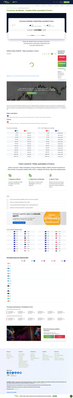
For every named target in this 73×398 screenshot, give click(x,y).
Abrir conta (66, 2)
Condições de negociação (23, 361)
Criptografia (21, 359)
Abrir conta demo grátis (19, 222)
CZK (28, 235)
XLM (10, 293)
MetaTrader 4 (33, 355)
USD (28, 250)
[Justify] (54, 2)
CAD (60, 231)
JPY (59, 240)
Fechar (54, 396)
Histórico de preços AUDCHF (33, 75)
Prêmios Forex (9, 355)
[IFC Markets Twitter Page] (13, 373)
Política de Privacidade (11, 392)
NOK (60, 242)
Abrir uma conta (31, 93)
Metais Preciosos (21, 355)
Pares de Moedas (22, 353)
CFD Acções (21, 358)
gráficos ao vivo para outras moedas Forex (17, 75)
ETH (10, 265)
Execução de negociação (23, 366)
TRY (59, 248)
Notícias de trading (45, 359)
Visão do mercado (45, 358)
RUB (28, 246)
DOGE (10, 283)
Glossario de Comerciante (58, 358)
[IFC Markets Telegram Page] (21, 373)
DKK (59, 235)
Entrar (61, 2)
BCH (10, 273)
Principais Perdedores (60, 336)
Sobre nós (8, 353)
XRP (10, 298)
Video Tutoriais (57, 353)
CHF (28, 233)
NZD (28, 244)
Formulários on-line (10, 356)
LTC (10, 268)
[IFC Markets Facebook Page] (8, 373)
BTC (10, 263)
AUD (28, 231)
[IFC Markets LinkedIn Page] (15, 373)
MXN (28, 242)
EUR (28, 238)
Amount (13, 25)
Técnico (43, 353)
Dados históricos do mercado (47, 356)
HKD (28, 240)
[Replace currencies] (45, 25)
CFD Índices (21, 356)
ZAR (59, 250)
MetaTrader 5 (33, 356)
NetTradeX (32, 353)
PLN (59, 244)
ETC (10, 288)
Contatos (8, 358)
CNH (60, 233)
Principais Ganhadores (48, 336)
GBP (59, 238)
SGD (28, 248)
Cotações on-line (45, 355)
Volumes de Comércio (22, 362)
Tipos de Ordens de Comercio (24, 365)
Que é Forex (59, 108)
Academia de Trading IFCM (59, 359)
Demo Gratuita (41, 93)
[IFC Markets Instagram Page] (10, 373)
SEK (59, 246)
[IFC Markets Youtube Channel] (18, 373)
